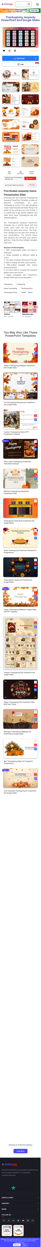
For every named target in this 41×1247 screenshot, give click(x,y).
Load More (20, 1151)
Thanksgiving (8, 284)
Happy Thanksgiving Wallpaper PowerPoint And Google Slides (19, 367)
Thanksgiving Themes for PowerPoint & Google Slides (18, 581)
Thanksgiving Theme (10, 292)
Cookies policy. (22, 1242)
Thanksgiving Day (27, 288)
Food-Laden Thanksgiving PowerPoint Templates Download (17, 463)
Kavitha (32, 173)
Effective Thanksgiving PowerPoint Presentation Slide (16, 492)
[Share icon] (9, 50)
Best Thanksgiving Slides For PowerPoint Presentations (18, 762)
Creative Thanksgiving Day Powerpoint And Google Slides (19, 674)
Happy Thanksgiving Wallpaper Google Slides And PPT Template (20, 611)
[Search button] (28, 4)
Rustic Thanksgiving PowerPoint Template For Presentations (20, 551)
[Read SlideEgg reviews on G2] (7, 1221)
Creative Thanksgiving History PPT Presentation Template (16, 433)
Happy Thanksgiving (10, 288)
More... (31, 292)
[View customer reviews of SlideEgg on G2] (18, 1221)
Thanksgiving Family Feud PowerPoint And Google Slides (19, 522)
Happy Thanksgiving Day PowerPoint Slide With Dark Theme (19, 703)
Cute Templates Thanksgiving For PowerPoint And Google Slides (20, 792)
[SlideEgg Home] (20, 1164)
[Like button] (4, 50)
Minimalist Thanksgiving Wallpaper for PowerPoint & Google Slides (17, 733)
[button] (35, 345)
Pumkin (23, 292)
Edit (29, 63)
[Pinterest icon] (15, 50)
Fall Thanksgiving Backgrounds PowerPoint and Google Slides (19, 403)
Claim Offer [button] (34, 10)
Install (30, 178)
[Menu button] (37, 4)
